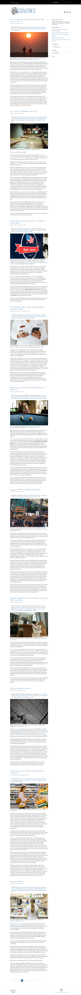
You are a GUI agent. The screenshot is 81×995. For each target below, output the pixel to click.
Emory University (18, 163)
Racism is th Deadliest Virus (29, 529)
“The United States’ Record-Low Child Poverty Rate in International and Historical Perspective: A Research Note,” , (28, 28)
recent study (13, 276)
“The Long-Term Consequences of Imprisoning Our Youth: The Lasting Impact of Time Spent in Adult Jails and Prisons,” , (29, 695)
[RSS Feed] (68, 12)
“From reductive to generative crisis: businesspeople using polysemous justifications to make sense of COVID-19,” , (29, 780)
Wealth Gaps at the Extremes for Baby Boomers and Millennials (27, 389)
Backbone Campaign (41, 529)
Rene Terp (41, 426)
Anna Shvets (40, 809)
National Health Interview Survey (28, 650)
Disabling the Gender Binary (58, 37)
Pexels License (35, 59)
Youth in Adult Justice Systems (20, 688)
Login (53, 56)
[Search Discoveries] (70, 12)
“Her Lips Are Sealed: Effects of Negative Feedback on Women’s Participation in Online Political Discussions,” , (29, 316)
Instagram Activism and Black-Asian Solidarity (25, 490)
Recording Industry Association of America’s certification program (29, 157)
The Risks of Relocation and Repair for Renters (60, 35)
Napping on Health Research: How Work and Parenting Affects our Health (28, 599)
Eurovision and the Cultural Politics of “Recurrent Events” (60, 30)
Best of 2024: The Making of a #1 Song (23, 111)
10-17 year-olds (16, 729)
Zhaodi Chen (40, 352)
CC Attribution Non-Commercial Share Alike (61, 992)
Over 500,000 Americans (15, 923)
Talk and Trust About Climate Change (60, 32)
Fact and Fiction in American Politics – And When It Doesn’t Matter (27, 222)
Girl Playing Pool (33, 426)
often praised (41, 170)
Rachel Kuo (25, 549)
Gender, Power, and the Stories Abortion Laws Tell (60, 40)
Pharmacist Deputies (16, 882)
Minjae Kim (33, 276)
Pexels (35, 149)
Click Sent (21, 59)
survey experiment (27, 358)
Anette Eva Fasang (32, 438)
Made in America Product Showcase (30, 262)
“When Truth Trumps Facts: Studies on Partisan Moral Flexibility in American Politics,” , (29, 230)
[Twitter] (64, 12)
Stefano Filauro (28, 72)
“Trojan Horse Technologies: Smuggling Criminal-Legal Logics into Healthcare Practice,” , (28, 889)
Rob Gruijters (13, 438)
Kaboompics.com (25, 347)
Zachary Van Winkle (20, 438)
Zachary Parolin (19, 72)
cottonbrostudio (41, 638)
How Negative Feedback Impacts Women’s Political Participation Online (27, 308)
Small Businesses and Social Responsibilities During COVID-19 (27, 772)
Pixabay (16, 726)
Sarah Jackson (33, 549)
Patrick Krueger (13, 649)
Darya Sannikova (27, 149)
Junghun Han (13, 354)
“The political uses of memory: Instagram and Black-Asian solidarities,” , (29, 496)
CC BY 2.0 (27, 427)
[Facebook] (66, 12)
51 (35, 980)
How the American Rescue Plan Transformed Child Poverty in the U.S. (27, 20)
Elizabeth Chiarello (14, 940)
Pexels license (13, 639)
